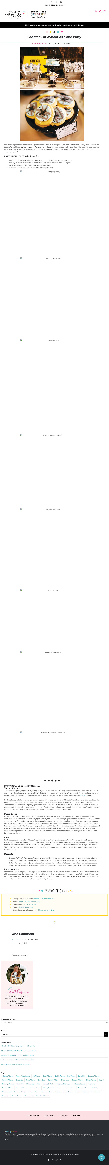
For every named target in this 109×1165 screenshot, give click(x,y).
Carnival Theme (7, 1080)
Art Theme (36, 1076)
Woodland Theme (42, 1096)
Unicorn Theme (95, 1092)
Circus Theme (30, 1080)
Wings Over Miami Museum (29, 901)
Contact (76, 1155)
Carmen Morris (16, 940)
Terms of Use (67, 1155)
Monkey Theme (70, 1088)
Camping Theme (93, 1076)
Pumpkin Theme (33, 1092)
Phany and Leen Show (46, 910)
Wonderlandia (29, 1096)
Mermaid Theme (21, 1088)
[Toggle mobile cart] (96, 11)
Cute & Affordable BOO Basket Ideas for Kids (19, 1050)
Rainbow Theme (47, 1092)
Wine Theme (16, 1096)
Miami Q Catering (26, 907)
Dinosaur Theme (77, 1080)
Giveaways (30, 1084)
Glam (38, 1084)
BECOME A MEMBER (58, 5)
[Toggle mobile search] (100, 11)
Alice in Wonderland (23, 1076)
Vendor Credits (53, 43)
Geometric (20, 1084)
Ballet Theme (47, 1076)
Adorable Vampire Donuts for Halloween (18, 1055)
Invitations (91, 1084)
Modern (59, 1088)
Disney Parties (91, 1080)
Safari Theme (67, 1092)
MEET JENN (49, 1116)
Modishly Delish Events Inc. (43, 899)
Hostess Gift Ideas (63, 1084)
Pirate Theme (6, 1092)
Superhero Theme (81, 1092)
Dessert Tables (53, 1080)
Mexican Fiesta (35, 1088)
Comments (68, 43)
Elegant (101, 1080)
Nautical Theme (83, 1088)
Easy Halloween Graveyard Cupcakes (16, 1064)
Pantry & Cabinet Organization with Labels (18, 1046)
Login (46, 5)
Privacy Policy (57, 1155)
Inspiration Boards (78, 1084)
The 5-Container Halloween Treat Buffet (18, 1060)
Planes (83, 795)
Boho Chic (81, 1076)
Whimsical (5, 1096)
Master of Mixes (7, 1088)
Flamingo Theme (8, 1084)
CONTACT (77, 1116)
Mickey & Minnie (48, 1088)
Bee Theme (71, 1076)
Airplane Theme (7, 1076)
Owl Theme (96, 1088)
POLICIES (63, 1116)
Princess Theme (19, 1092)
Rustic (58, 1092)
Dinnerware (65, 1080)
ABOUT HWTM (33, 1116)
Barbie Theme (60, 1076)
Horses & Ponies (48, 1084)
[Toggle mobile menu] (105, 11)
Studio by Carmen (30, 904)
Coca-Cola (41, 1080)
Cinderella (19, 1080)
